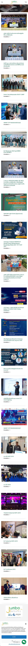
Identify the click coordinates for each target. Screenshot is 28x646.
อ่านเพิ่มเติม (7, 37)
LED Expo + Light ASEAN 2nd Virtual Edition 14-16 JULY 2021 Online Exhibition (14, 309)
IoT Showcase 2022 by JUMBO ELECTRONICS (12, 151)
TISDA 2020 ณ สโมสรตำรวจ (11, 598)
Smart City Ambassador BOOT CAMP (14, 94)
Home (11, 10)
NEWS (14, 7)
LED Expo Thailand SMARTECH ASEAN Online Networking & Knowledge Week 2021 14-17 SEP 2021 (13, 244)
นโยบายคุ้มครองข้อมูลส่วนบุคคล (14, 644)
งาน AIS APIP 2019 (9, 456)
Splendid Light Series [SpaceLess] (13, 214)
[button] (26, 624)
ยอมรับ (14, 637)
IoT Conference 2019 (9, 569)
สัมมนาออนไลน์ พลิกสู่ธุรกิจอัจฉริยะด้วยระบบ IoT (13, 369)
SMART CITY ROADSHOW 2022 (12, 123)
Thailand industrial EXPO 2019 (12, 513)
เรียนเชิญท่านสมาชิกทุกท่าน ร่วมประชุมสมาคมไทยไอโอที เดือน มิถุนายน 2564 (13, 339)
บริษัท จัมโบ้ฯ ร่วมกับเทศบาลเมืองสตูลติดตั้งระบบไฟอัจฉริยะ (13, 34)
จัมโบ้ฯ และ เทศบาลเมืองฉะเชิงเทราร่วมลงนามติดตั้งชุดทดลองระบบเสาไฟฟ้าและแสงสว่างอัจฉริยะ (14, 64)
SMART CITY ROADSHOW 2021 (12, 428)
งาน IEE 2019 (7, 485)
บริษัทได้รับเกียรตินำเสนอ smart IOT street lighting (13, 399)
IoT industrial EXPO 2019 (11, 541)
